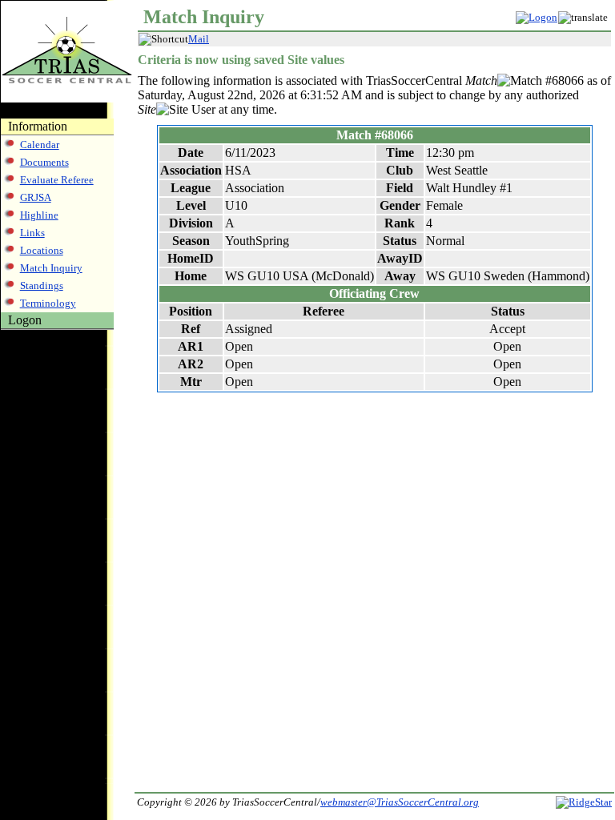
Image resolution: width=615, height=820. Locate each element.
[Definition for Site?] (172, 109)
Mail (198, 39)
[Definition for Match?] (519, 81)
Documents (44, 162)
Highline (39, 215)
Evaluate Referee (57, 180)
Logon (25, 320)
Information (37, 126)
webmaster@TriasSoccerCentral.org (399, 802)
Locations (41, 250)
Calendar (39, 145)
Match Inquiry (51, 268)
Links (32, 233)
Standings (41, 285)
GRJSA (35, 197)
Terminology (48, 303)
